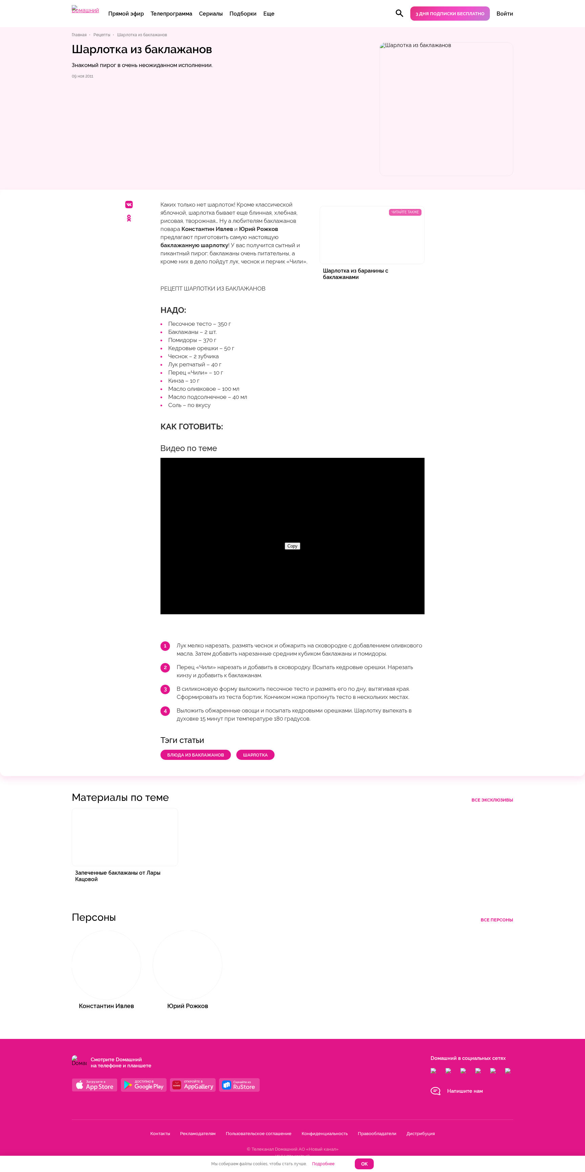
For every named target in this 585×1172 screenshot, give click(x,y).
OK (364, 1164)
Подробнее (323, 1164)
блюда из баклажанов (195, 755)
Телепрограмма (171, 13)
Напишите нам (465, 1091)
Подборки (243, 13)
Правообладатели (377, 1133)
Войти (505, 13)
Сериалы (211, 13)
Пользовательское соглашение (258, 1133)
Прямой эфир (126, 13)
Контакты (160, 1133)
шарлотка (255, 755)
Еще (269, 13)
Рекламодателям (198, 1133)
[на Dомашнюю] (85, 10)
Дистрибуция (421, 1133)
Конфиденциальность (325, 1133)
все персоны (497, 919)
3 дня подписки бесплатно (450, 13)
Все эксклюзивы (492, 800)
